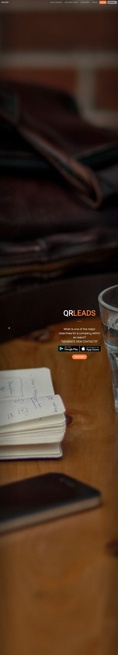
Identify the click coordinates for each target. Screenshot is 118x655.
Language (111, 2)
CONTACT (95, 2)
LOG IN (103, 2)
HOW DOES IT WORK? (71, 2)
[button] (9, 327)
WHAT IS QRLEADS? (56, 2)
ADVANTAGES (85, 2)
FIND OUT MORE (79, 357)
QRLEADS (4, 2)
